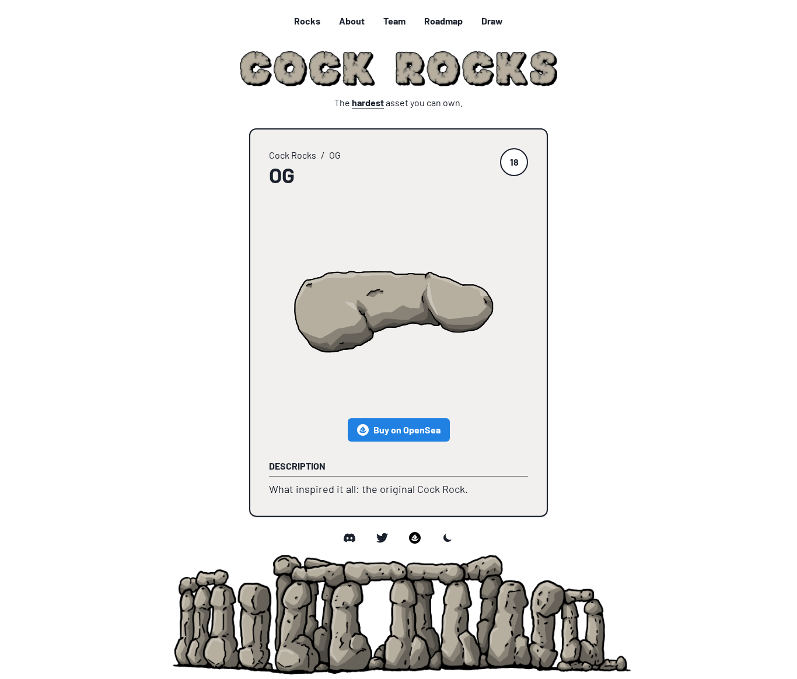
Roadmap (443, 20)
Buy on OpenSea (407, 429)
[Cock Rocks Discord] (349, 538)
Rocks (307, 20)
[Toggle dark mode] (447, 538)
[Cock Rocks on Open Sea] (415, 538)
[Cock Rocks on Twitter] (382, 538)
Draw (492, 20)
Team (394, 20)
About (352, 20)
